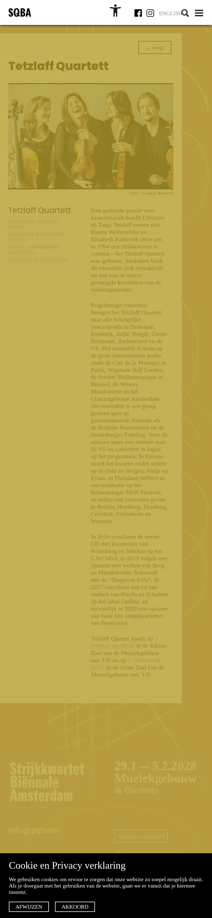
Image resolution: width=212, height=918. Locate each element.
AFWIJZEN (28, 907)
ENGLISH (170, 13)
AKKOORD (75, 907)
